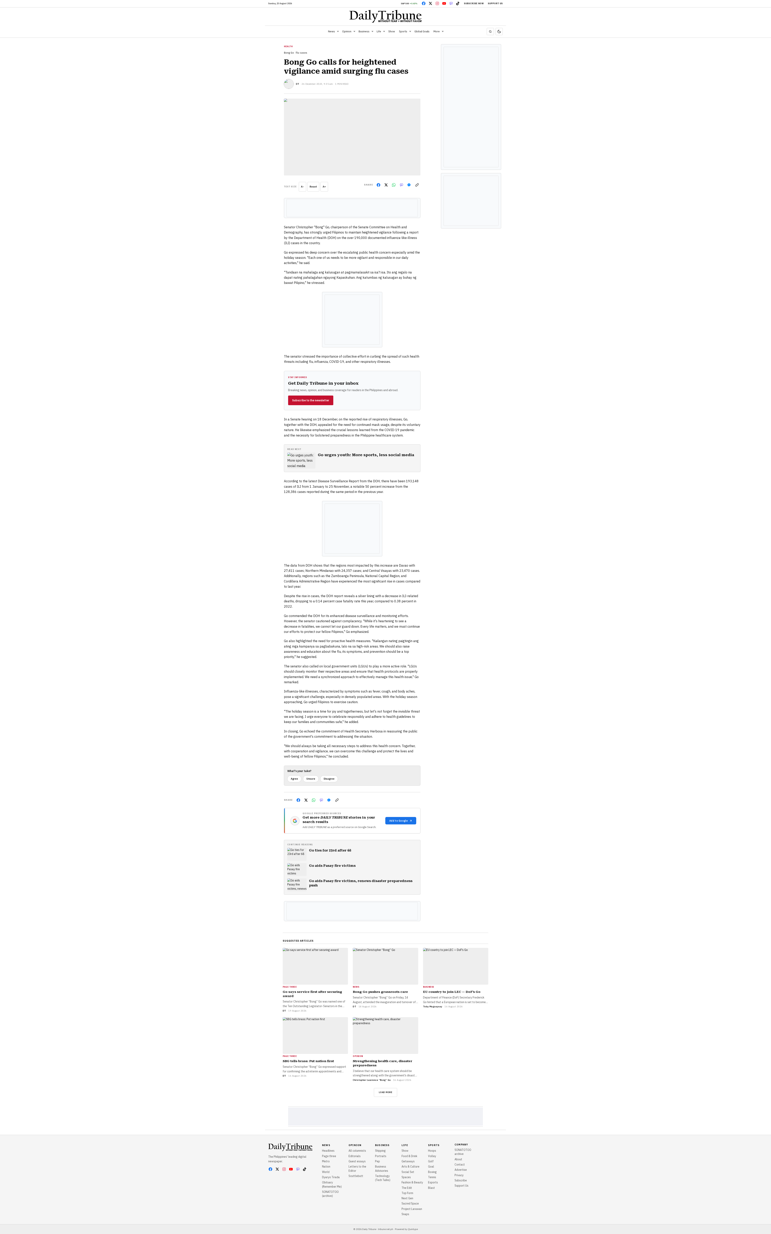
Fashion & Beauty (412, 1182)
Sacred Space (410, 1203)
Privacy (459, 1175)
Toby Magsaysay (432, 1006)
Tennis (432, 1177)
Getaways (408, 1161)
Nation (326, 1166)
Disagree (329, 778)
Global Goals (421, 31)
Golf (431, 1161)
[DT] (289, 84)
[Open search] (490, 31)
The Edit (407, 1188)
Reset (313, 186)
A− (302, 186)
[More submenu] (443, 32)
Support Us (495, 3)
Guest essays (357, 1161)
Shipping (380, 1150)
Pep (377, 1161)
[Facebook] (423, 3)
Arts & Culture (410, 1166)
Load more (385, 1092)
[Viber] (451, 3)
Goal (431, 1166)
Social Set (408, 1172)
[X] (430, 3)
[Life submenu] (384, 32)
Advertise (461, 1170)
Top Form (407, 1193)
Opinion (346, 31)
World (325, 1172)
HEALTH (288, 46)
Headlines (328, 1150)
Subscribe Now (474, 3)
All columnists (357, 1150)
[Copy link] (417, 185)
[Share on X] (386, 185)
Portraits (380, 1156)
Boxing (432, 1172)
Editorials (355, 1156)
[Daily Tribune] (385, 16)
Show (391, 31)
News (331, 31)
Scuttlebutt (356, 1176)
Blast (431, 1188)
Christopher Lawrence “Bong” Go (372, 1080)
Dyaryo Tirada (331, 1177)
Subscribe (461, 1180)
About (458, 1159)
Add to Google (398, 820)
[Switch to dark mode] (499, 31)
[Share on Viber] (401, 185)
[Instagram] (437, 3)
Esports (433, 1182)
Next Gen (407, 1198)
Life (379, 31)
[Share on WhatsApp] (394, 185)
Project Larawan (412, 1209)
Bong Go (289, 52)
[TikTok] (458, 3)
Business (364, 31)
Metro (326, 1161)
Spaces (406, 1177)
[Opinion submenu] (354, 32)
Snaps (405, 1214)
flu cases (301, 52)
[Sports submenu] (410, 32)
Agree (294, 778)
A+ (324, 186)
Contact (460, 1164)
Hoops (432, 1150)
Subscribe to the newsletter (310, 400)
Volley (432, 1156)
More (436, 31)
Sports (403, 31)
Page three (329, 1156)
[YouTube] (444, 3)
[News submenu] (338, 32)
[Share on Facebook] (378, 185)
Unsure (310, 778)
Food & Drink (409, 1156)
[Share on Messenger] (409, 185)
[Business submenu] (372, 32)
